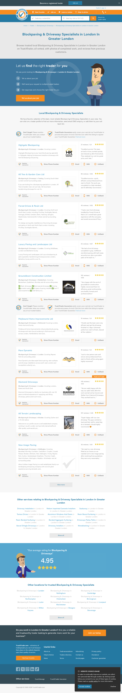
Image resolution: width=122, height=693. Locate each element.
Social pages (80, 658)
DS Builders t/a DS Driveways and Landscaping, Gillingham (82, 554)
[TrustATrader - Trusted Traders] (22, 11)
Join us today (94, 632)
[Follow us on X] (23, 669)
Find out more (80, 137)
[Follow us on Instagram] (28, 669)
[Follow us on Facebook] (18, 669)
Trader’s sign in (101, 8)
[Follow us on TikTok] (37, 669)
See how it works (28, 658)
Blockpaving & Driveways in (30, 590)
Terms (62, 658)
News (46, 658)
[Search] (93, 18)
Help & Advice (49, 655)
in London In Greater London (30, 509)
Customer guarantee (99, 658)
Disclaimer (95, 655)
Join (75, 3)
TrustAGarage (40, 679)
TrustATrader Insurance (58, 679)
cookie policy (93, 681)
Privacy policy (96, 651)
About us (47, 651)
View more (61, 485)
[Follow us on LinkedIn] (32, 669)
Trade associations (66, 651)
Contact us (79, 655)
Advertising (80, 651)
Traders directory (65, 655)
